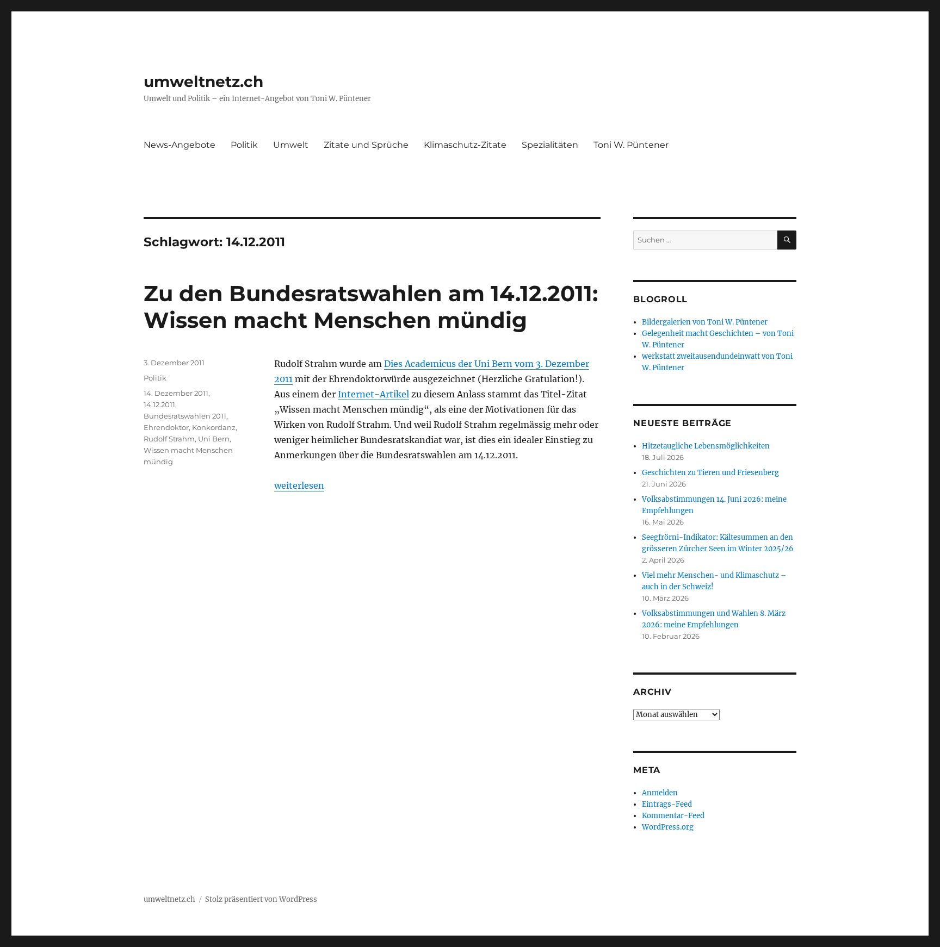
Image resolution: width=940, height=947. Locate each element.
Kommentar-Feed (673, 815)
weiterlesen (299, 485)
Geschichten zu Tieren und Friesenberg (710, 472)
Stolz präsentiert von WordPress (261, 899)
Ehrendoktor (166, 427)
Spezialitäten (550, 145)
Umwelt (290, 145)
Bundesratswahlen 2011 (185, 416)
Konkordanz (214, 427)
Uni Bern (214, 438)
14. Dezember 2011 (176, 393)
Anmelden (660, 793)
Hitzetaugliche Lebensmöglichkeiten (706, 446)
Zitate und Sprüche (366, 145)
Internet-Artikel (373, 394)
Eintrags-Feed (667, 804)
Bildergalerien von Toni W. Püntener (705, 322)
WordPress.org (668, 827)
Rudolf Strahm (169, 438)
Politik (244, 145)
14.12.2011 (159, 404)
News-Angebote (179, 145)
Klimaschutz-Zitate (465, 145)
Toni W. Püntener (631, 145)
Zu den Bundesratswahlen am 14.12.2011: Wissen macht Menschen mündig (371, 306)
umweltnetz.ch (203, 81)
